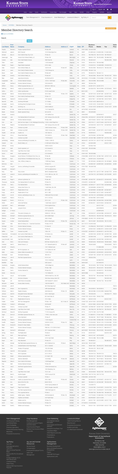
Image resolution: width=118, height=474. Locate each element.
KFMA (88, 12)
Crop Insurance (46, 17)
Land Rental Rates (11, 423)
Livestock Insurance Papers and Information (35, 423)
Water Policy (10, 463)
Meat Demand (71, 423)
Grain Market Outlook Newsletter (53, 421)
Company (21, 47)
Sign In (94, 9)
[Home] (14, 18)
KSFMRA (102, 12)
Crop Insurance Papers (33, 427)
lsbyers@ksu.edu (99, 447)
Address (48, 47)
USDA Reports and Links (54, 433)
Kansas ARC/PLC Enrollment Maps (14, 454)
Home (25, 12)
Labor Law (30, 452)
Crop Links (30, 431)
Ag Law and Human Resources (33, 443)
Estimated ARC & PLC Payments (12, 447)
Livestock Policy (11, 461)
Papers (49, 452)
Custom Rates (53, 12)
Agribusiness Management (51, 443)
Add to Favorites (111, 28)
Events (36, 12)
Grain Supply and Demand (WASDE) (54, 425)
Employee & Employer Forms (35, 450)
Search (3, 38)
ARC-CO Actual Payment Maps (13, 450)
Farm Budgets (62, 12)
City (71, 47)
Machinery (9, 431)
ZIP (83, 47)
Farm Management (32, 17)
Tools (70, 12)
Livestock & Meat (72, 17)
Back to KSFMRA (8, 34)
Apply (29, 41)
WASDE (82, 12)
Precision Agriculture (12, 427)
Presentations (51, 435)
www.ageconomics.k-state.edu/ (99, 449)
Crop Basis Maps (52, 430)
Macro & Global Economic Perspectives (54, 449)
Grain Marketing (59, 17)
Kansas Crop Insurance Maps (35, 429)
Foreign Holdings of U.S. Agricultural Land (13, 458)
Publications (50, 437)
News (75, 12)
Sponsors (109, 12)
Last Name (5, 47)
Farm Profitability (11, 425)
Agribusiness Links (52, 456)
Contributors (44, 12)
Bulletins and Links (72, 427)
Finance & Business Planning (14, 429)
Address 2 (64, 47)
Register (100, 9)
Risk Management (32, 421)
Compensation (31, 448)
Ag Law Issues (31, 446)
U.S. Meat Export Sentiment (75, 429)
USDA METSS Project (53, 454)
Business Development (53, 446)
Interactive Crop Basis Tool (55, 428)
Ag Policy (84, 17)
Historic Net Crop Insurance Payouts (14, 466)
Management (30, 455)
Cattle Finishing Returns (74, 421)
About (30, 12)
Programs (94, 12)
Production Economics (13, 433)
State (79, 47)
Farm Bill (9, 444)
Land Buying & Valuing (12, 421)
